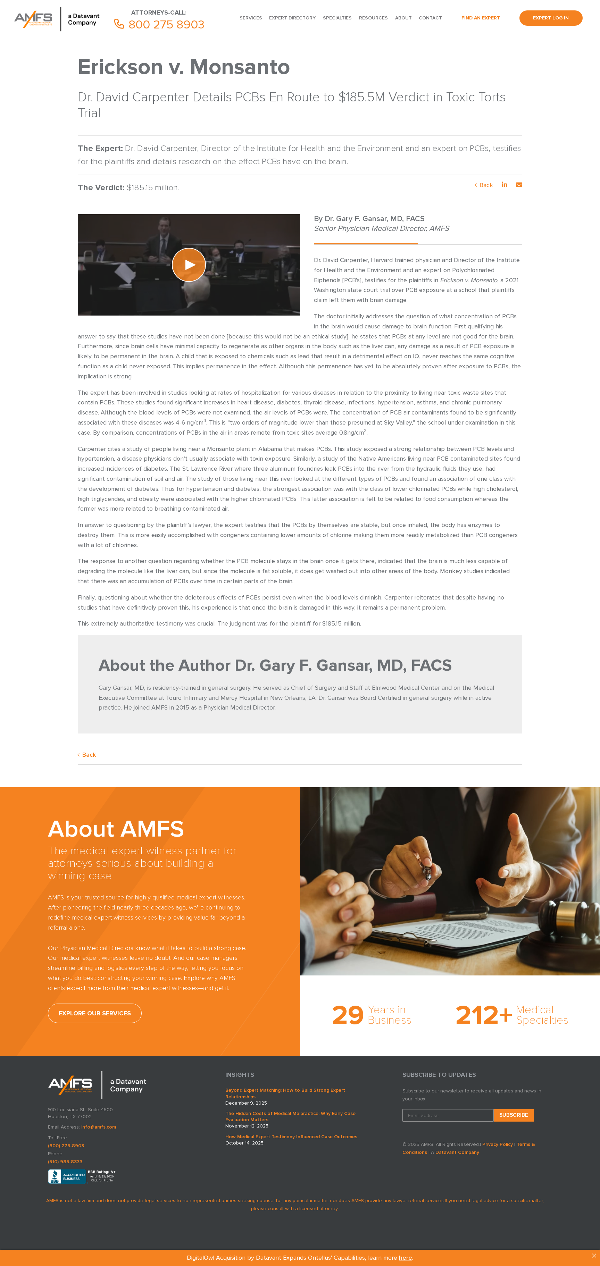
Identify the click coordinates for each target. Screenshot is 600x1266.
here (405, 1257)
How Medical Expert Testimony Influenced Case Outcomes (291, 1137)
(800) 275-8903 (66, 1146)
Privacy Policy (497, 1144)
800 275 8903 (165, 24)
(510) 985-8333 (65, 1162)
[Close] (594, 1255)
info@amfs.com (98, 1127)
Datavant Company (457, 1152)
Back (486, 185)
